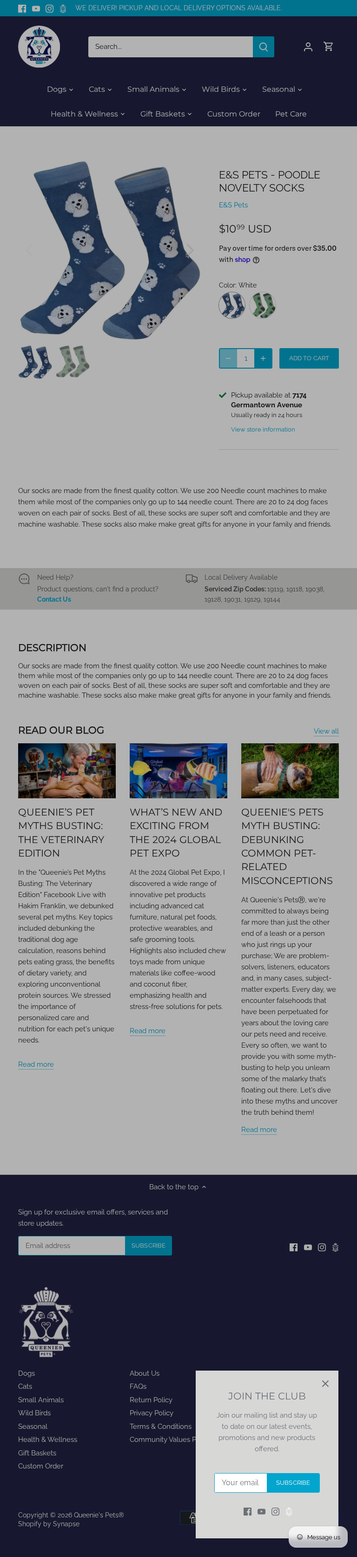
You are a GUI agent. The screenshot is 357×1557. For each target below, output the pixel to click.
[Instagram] (275, 1511)
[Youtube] (261, 1511)
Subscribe (293, 1482)
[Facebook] (247, 1511)
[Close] (325, 1383)
